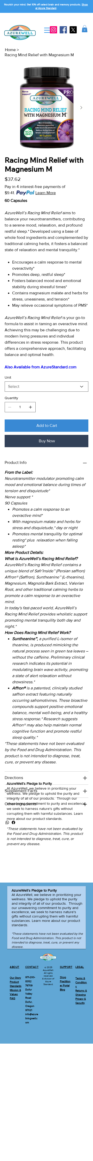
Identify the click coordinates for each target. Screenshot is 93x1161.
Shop (63, 977)
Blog (62, 989)
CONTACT (32, 967)
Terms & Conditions (81, 982)
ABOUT (14, 967)
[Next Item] (81, 108)
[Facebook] (63, 29)
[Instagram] (53, 29)
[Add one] (30, 407)
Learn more (41, 921)
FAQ (12, 998)
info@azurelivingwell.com (31, 1018)
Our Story (15, 977)
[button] (85, 28)
